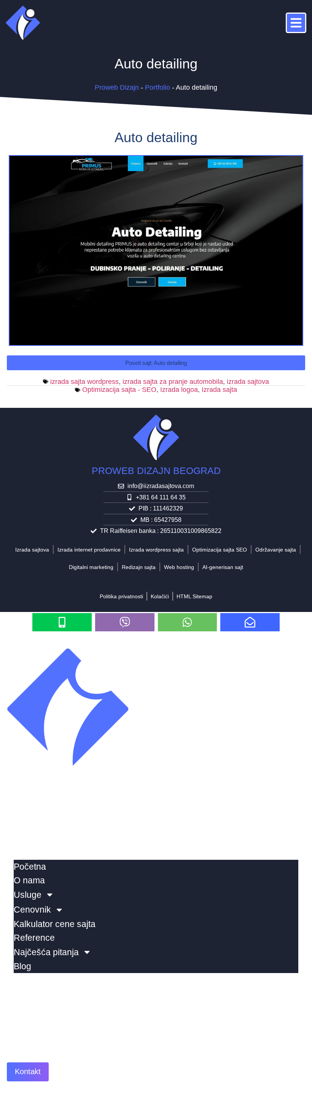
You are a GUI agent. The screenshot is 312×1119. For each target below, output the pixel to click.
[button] (156, 362)
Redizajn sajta (139, 567)
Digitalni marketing (91, 567)
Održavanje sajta (275, 550)
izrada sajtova (248, 381)
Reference (34, 938)
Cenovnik (32, 910)
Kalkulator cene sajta (55, 924)
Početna (30, 867)
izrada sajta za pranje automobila (173, 381)
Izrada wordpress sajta (156, 550)
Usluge (27, 895)
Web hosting (179, 567)
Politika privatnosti (121, 596)
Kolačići (160, 596)
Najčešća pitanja (46, 952)
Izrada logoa (179, 389)
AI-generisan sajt (222, 567)
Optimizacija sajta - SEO (119, 389)
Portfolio (157, 87)
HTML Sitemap (194, 596)
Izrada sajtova (32, 550)
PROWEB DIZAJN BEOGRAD (156, 470)
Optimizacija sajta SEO (219, 550)
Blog (22, 966)
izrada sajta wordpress (84, 381)
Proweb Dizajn (117, 87)
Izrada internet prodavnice (89, 550)
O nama (29, 880)
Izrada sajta (219, 389)
